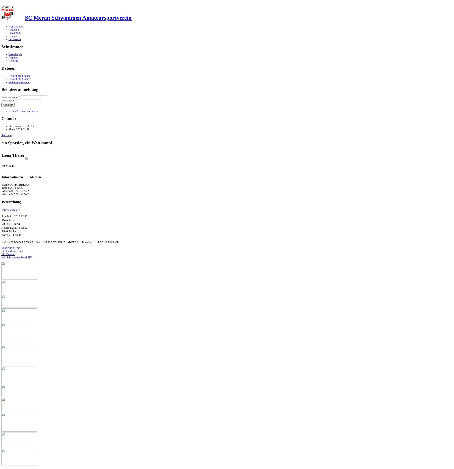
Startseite (6, 135)
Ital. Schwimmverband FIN (16, 257)
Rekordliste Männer (20, 78)
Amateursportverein (78, 18)
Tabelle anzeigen (10, 209)
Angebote (14, 29)
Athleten (13, 57)
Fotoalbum (15, 32)
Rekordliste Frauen (19, 75)
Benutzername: (10, 97)
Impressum (15, 39)
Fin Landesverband (12, 251)
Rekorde (13, 60)
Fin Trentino (8, 254)
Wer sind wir (16, 26)
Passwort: (7, 100)
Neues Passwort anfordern (23, 111)
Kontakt (13, 36)
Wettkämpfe (15, 54)
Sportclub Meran (10, 247)
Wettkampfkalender (19, 82)
